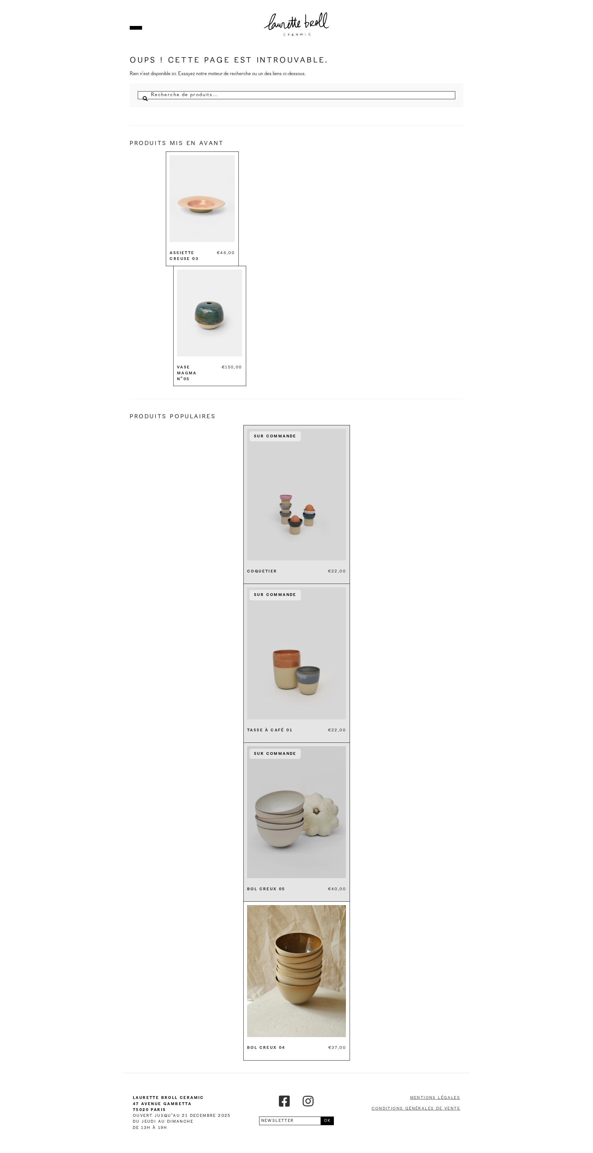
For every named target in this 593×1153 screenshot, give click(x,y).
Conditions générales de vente (416, 1108)
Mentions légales (435, 1097)
